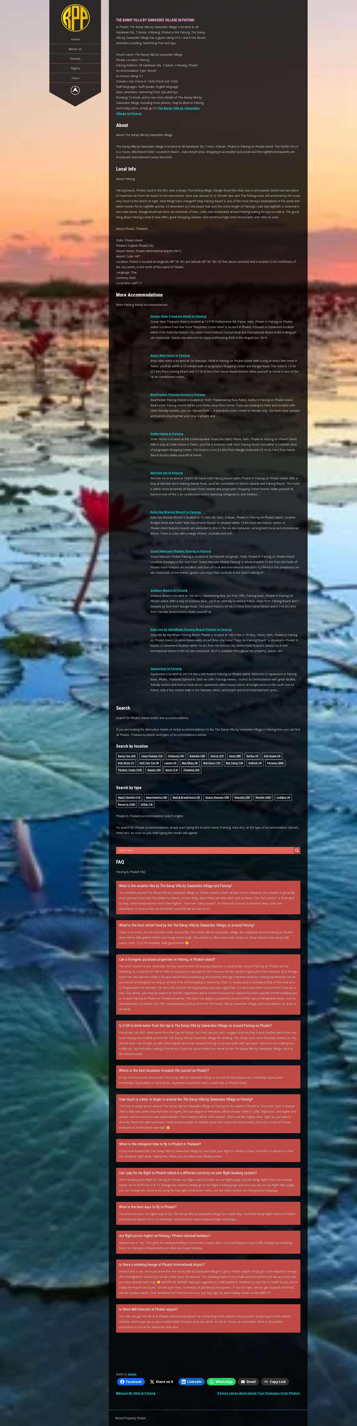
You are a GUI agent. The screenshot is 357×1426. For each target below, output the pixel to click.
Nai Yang (234, 763)
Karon (217, 756)
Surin (171, 770)
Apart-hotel (129, 797)
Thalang (191, 770)
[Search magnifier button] (296, 850)
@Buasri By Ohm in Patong (136, 1393)
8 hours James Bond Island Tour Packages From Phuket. (258, 1393)
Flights (75, 68)
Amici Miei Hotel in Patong (170, 355)
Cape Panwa (151, 756)
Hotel (263, 797)
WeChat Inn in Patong (166, 473)
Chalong (176, 756)
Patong (275, 763)
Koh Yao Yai (149, 763)
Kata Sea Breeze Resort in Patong (175, 512)
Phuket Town (130, 770)
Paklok (255, 763)
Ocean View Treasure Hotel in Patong (178, 316)
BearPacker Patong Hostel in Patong (177, 394)
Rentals (75, 58)
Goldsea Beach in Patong (169, 590)
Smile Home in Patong (166, 434)
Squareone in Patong (166, 669)
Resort (126, 804)
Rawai (154, 770)
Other (146, 804)
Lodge (283, 797)
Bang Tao (127, 756)
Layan (170, 763)
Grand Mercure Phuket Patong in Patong (180, 551)
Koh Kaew (272, 756)
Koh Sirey (126, 763)
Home (75, 39)
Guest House (217, 797)
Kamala (197, 756)
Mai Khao (190, 763)
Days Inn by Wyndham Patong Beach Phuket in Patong (191, 629)
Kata (235, 756)
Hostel (242, 797)
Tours (75, 78)
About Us (75, 49)
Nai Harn (211, 763)
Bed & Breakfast (186, 797)
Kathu (252, 756)
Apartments (156, 797)
